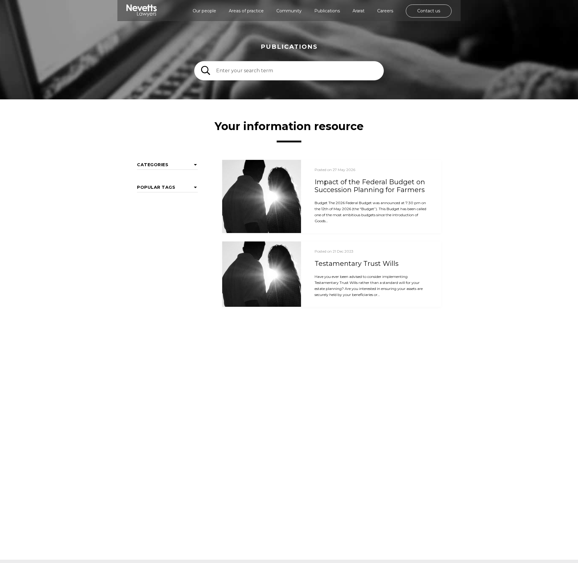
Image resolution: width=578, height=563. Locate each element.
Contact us (428, 11)
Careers (385, 11)
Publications (327, 11)
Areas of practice (246, 11)
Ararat (359, 11)
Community (289, 11)
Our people (204, 11)
